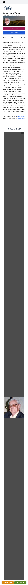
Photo (13, 37)
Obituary (4, 37)
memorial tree (21, 116)
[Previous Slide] (5, 407)
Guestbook (23, 37)
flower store (21, 118)
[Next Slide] (22, 407)
